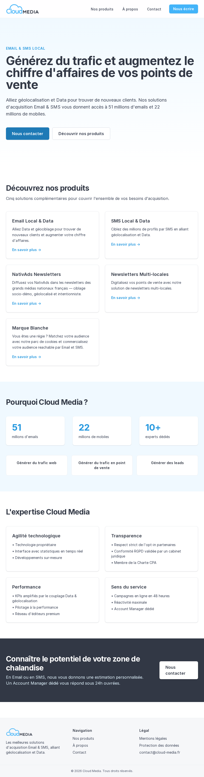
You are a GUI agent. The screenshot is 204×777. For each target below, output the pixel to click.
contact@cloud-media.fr (159, 752)
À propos (130, 9)
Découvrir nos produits (81, 133)
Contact (154, 9)
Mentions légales (153, 738)
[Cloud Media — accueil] (22, 9)
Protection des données (159, 745)
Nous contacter (27, 133)
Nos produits (102, 9)
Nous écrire (183, 9)
